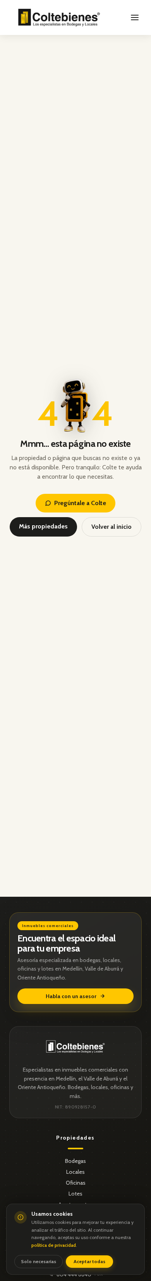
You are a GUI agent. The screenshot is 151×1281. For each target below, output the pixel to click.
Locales (75, 1171)
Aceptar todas (89, 1261)
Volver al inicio (111, 526)
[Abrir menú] (135, 17)
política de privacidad (53, 1245)
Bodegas (75, 1160)
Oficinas (76, 1182)
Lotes (75, 1193)
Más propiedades (43, 526)
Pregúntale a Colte (80, 503)
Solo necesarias (38, 1261)
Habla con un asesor (71, 996)
